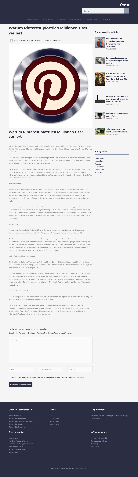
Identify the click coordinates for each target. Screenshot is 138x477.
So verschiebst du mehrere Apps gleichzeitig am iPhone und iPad (117, 60)
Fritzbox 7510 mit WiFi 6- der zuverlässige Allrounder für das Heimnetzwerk (117, 99)
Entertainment (32, 19)
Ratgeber (61, 19)
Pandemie (30, 207)
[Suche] (126, 11)
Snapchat (38, 158)
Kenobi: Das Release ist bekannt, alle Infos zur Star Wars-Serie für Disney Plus (116, 76)
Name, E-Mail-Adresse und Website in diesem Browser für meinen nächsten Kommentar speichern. (47, 377)
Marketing (48, 19)
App (90, 175)
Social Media (76, 19)
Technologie (92, 19)
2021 (14, 152)
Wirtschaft (108, 19)
